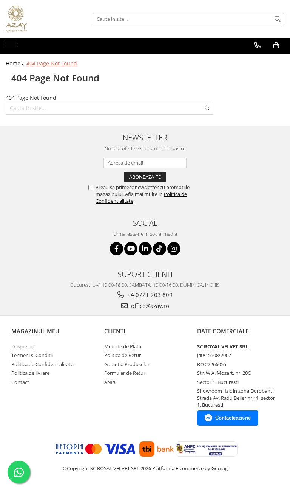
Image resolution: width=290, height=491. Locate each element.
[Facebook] (116, 248)
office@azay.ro (149, 305)
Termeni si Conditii (32, 355)
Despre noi (23, 346)
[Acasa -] (43, 19)
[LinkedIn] (145, 248)
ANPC (110, 382)
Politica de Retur (122, 355)
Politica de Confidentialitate (42, 364)
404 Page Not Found (51, 63)
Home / (15, 63)
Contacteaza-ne (233, 418)
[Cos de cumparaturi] (276, 45)
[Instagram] (173, 248)
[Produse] (12, 47)
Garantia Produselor (127, 364)
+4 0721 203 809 (149, 294)
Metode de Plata (122, 346)
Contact (20, 382)
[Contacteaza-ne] (257, 45)
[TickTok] (159, 248)
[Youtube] (130, 248)
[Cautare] (277, 19)
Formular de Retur (124, 373)
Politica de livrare (30, 373)
